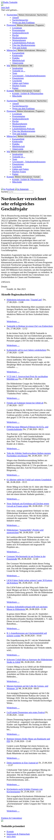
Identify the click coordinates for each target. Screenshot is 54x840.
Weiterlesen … (13, 321)
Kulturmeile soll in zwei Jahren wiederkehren (26, 350)
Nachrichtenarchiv (20, 20)
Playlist (15, 35)
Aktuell (15, 17)
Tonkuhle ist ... (18, 71)
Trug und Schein (19, 47)
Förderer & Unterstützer (11, 818)
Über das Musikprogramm (23, 45)
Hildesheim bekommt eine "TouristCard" (24, 300)
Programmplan (18, 30)
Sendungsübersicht (20, 33)
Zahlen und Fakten (20, 83)
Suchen (4, 192)
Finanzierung (18, 78)
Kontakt (10, 91)
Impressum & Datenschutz (18, 834)
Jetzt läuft (5, 7)
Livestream (17, 28)
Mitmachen (11, 50)
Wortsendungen (19, 40)
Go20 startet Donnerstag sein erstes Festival (26, 712)
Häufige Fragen (19, 85)
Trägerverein (17, 63)
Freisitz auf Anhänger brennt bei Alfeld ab (25, 403)
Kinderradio (17, 55)
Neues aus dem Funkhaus (23, 22)
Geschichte (17, 81)
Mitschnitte (17, 96)
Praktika (15, 58)
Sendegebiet (17, 68)
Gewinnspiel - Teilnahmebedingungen (29, 76)
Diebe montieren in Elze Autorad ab (22, 763)
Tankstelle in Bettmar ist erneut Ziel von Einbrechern (30, 326)
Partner (15, 88)
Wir (8, 65)
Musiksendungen (19, 38)
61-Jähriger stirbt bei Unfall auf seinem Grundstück (29, 479)
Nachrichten (12, 15)
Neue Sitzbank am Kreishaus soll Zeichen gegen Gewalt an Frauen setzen (28, 504)
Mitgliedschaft (18, 60)
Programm (11, 25)
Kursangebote (18, 53)
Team (14, 73)
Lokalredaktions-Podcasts (23, 43)
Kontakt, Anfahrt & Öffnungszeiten (27, 93)
